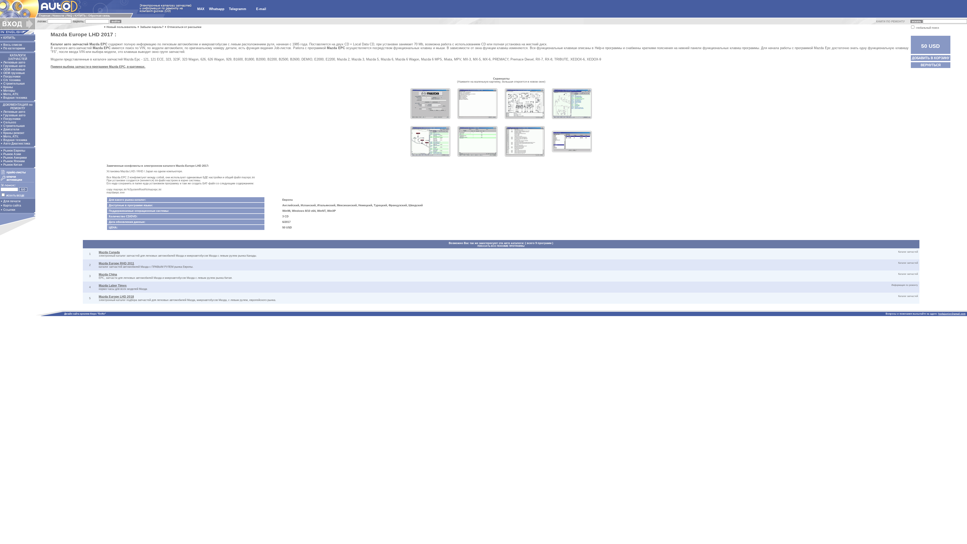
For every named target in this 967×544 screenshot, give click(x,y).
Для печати (11, 201)
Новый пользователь (121, 26)
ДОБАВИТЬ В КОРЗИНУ (930, 58)
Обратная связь (99, 15)
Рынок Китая (12, 164)
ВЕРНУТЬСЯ (931, 65)
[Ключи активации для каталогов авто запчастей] (17, 181)
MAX (200, 9)
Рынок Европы (14, 150)
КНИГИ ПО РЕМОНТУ (890, 21)
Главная (44, 15)
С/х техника (12, 80)
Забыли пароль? (152, 26)
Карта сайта (12, 205)
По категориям (14, 48)
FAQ (69, 15)
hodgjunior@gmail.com (951, 314)
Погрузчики (11, 76)
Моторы (9, 90)
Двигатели (11, 129)
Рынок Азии (12, 154)
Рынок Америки (15, 157)
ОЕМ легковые (14, 69)
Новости (58, 15)
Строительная (14, 83)
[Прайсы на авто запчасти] (17, 174)
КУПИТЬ (80, 15)
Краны (8, 87)
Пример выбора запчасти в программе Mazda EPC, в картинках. (98, 67)
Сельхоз (9, 122)
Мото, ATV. (11, 94)
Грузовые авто (14, 66)
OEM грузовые (14, 73)
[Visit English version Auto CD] (17, 33)
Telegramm (237, 9)
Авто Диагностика (16, 143)
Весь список (12, 45)
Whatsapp (216, 9)
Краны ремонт (13, 133)
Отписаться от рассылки (184, 26)
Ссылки (9, 210)
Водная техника (15, 97)
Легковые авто (14, 62)
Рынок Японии (14, 161)
